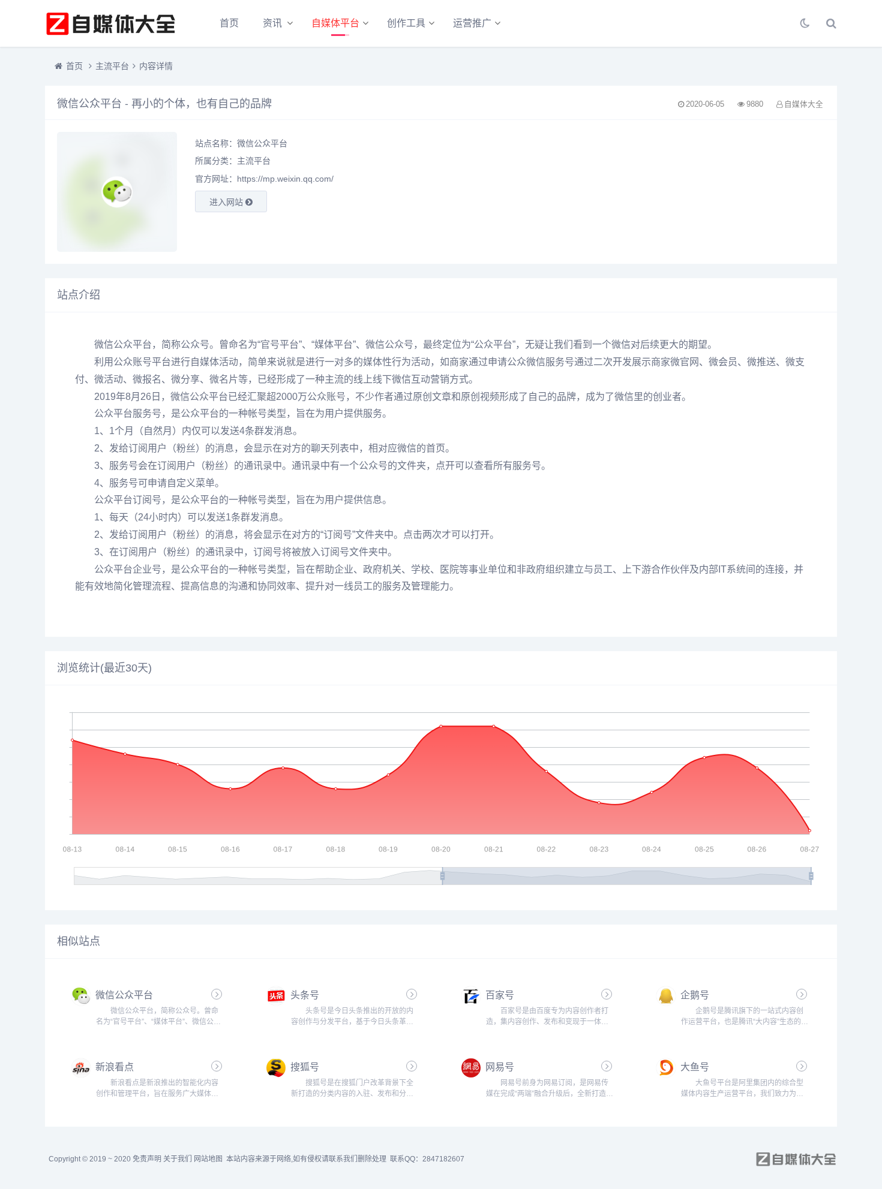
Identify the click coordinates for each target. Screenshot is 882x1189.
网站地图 (208, 1159)
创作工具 (406, 23)
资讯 (272, 23)
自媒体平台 (335, 23)
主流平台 (112, 66)
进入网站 (227, 202)
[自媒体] (111, 23)
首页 (229, 23)
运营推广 (472, 23)
